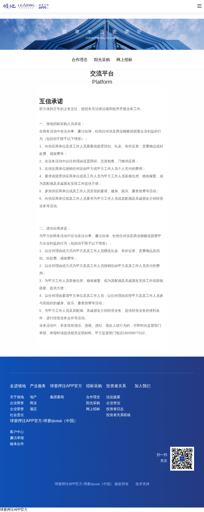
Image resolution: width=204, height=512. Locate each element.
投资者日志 (115, 409)
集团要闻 (57, 397)
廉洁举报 (17, 438)
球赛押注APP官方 (66, 386)
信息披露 (113, 397)
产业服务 (38, 386)
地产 (33, 397)
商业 (33, 403)
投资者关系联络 (118, 415)
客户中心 (17, 432)
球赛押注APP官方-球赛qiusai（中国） (44, 421)
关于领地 (17, 397)
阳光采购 (102, 60)
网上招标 (124, 60)
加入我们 (143, 386)
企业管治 (113, 403)
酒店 (33, 409)
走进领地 (18, 386)
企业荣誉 (17, 403)
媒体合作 (17, 444)
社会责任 (17, 415)
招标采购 (94, 386)
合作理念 (80, 60)
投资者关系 (116, 386)
